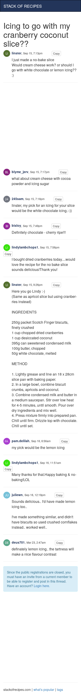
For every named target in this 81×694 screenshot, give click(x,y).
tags (60, 689)
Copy (56, 53)
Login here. (42, 585)
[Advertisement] (40, 128)
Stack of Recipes (23, 6)
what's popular (44, 689)
